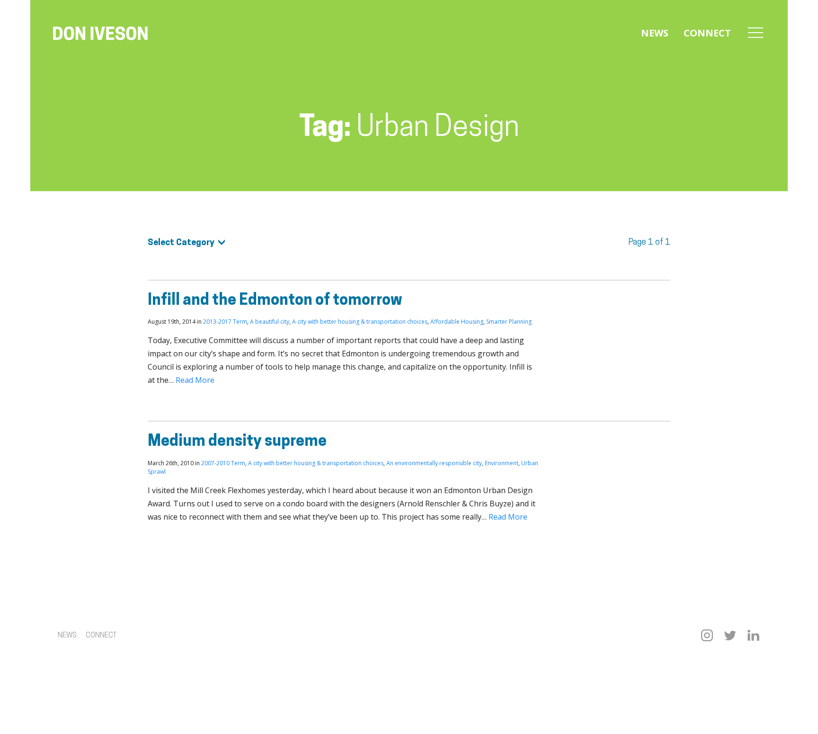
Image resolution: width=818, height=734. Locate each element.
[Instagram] (707, 635)
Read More (195, 380)
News (654, 33)
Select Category (181, 243)
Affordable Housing (456, 322)
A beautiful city (269, 322)
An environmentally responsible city (434, 463)
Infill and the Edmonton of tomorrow (275, 301)
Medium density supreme (237, 442)
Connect (707, 33)
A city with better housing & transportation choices (359, 322)
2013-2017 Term (225, 322)
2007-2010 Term (223, 463)
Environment (501, 463)
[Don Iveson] (100, 34)
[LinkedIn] (753, 635)
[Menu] (755, 33)
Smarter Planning (509, 322)
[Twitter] (730, 635)
